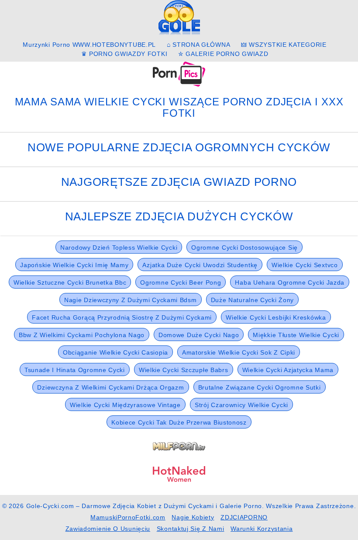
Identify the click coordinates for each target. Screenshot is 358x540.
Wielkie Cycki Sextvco (305, 264)
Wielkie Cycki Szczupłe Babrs (183, 369)
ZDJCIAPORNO (244, 517)
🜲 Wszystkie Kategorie (284, 44)
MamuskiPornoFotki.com (127, 517)
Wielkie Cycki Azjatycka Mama (288, 369)
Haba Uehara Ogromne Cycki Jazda (289, 282)
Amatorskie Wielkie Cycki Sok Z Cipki (238, 352)
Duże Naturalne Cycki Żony (252, 299)
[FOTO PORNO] (179, 73)
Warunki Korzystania (262, 528)
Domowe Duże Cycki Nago (198, 334)
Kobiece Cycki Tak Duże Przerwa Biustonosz (179, 422)
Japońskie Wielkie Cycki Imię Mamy (74, 264)
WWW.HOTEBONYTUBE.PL (114, 44)
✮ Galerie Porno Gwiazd (223, 53)
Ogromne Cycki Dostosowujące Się (244, 247)
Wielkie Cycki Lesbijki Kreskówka (276, 317)
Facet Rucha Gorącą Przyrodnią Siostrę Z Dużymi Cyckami (122, 317)
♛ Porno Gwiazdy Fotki (124, 53)
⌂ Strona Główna (199, 44)
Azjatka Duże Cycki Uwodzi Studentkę (200, 264)
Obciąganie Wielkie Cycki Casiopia (115, 352)
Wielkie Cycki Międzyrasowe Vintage (125, 404)
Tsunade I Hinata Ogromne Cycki (74, 369)
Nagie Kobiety (193, 517)
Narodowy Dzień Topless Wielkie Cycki (118, 247)
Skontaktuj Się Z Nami (190, 528)
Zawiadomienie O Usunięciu (108, 528)
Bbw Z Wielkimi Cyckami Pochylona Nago (82, 334)
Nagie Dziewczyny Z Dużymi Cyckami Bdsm (130, 299)
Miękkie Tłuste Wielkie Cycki (296, 334)
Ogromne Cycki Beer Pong (180, 282)
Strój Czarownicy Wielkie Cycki (241, 404)
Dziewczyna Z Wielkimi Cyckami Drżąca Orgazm (110, 387)
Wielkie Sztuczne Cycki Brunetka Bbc (70, 282)
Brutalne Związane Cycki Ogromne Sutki (259, 387)
